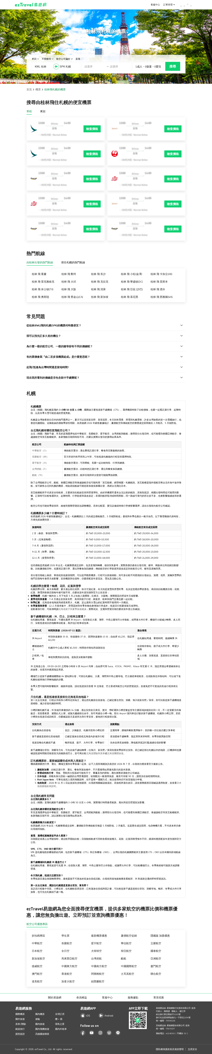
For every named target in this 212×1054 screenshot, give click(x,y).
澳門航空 (37, 973)
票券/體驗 (20, 1023)
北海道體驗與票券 (95, 753)
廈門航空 (156, 966)
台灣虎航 (96, 958)
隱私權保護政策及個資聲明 (170, 1049)
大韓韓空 (96, 951)
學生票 (65, 935)
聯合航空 (156, 973)
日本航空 (37, 951)
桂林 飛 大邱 (68, 281)
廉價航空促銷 (129, 935)
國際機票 (20, 1014)
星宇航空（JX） (40, 462)
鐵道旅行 (20, 1028)
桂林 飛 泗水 (158, 289)
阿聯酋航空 (97, 973)
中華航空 (37, 943)
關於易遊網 (54, 997)
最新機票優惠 (99, 935)
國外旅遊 (20, 1019)
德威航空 (37, 966)
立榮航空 (156, 943)
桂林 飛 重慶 (39, 274)
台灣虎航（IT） (40, 468)
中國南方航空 (99, 966)
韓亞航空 (126, 951)
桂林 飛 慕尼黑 (129, 296)
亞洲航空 (156, 958)
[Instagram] (100, 1032)
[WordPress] (109, 1032)
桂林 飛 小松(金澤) (131, 274)
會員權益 (81, 997)
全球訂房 (59, 1014)
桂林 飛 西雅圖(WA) (162, 296)
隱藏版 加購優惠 (160, 935)
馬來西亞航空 (69, 958)
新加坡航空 (38, 958)
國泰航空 (156, 951)
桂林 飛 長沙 (98, 274)
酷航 (123, 958)
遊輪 (37, 1019)
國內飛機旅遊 (42, 1028)
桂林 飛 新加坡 (99, 296)
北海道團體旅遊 (115, 753)
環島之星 (59, 1023)
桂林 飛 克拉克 (99, 281)
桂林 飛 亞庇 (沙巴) (132, 289)
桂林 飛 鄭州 (68, 274)
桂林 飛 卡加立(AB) (161, 274)
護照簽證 (20, 1033)
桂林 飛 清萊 (98, 289)
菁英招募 (158, 997)
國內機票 (40, 1014)
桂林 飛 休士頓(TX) (42, 289)
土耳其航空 (127, 973)
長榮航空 (66, 943)
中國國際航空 (129, 966)
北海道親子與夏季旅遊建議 (72, 609)
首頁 (29, 89)
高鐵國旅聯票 (42, 1033)
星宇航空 (96, 943)
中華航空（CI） (40, 450)
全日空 (65, 951)
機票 (38, 89)
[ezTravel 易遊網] (31, 4)
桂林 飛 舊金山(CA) (72, 296)
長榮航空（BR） (40, 456)
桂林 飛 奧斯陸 (40, 296)
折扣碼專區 (38, 935)
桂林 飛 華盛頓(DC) (132, 281)
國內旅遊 (40, 1023)
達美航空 (37, 981)
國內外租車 (61, 1028)
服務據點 (133, 997)
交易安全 (192, 1049)
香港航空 (66, 973)
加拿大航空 (68, 981)
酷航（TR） (38, 475)
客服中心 (155, 4)
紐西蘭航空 (97, 981)
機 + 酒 (58, 1019)
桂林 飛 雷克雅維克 (43, 281)
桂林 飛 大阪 (68, 289)
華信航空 (126, 943)
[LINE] (118, 1032)
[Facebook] (82, 1032)
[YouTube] (91, 1032)
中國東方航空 (69, 966)
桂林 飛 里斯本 (159, 281)
